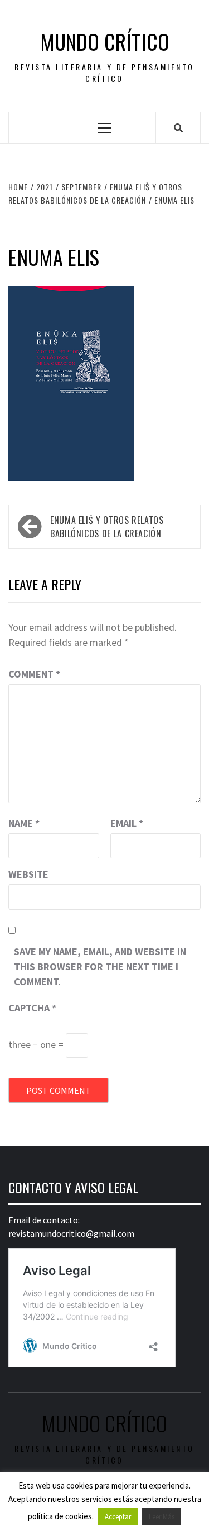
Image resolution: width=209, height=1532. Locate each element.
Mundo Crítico (104, 41)
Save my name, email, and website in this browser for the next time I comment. (100, 966)
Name (24, 823)
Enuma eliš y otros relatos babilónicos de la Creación (107, 526)
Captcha (32, 1007)
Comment (34, 674)
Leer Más (161, 1516)
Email (126, 823)
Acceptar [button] (118, 1516)
